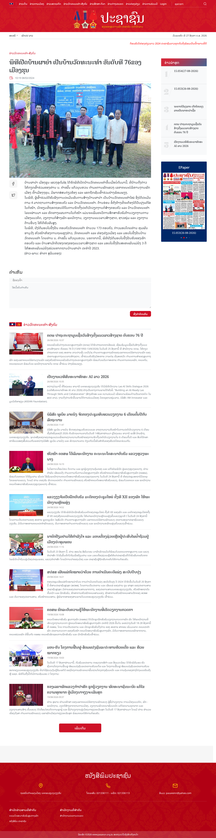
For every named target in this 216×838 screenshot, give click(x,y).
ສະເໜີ (12, 35)
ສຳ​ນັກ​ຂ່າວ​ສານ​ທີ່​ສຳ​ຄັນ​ (22, 810)
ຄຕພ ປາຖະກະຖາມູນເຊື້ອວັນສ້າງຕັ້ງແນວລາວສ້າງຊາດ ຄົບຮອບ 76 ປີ (95, 335)
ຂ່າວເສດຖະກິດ (54, 4)
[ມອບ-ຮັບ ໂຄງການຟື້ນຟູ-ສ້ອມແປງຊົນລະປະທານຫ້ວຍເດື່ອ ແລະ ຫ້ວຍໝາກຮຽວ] (26, 655)
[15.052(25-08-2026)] (184, 201)
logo (108, 19)
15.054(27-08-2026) (186, 71)
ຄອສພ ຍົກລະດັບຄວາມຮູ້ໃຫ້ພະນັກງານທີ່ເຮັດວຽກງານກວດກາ (90, 609)
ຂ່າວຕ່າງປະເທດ (115, 4)
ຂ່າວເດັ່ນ (23, 4)
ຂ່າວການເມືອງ (37, 4)
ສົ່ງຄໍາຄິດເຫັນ (140, 314)
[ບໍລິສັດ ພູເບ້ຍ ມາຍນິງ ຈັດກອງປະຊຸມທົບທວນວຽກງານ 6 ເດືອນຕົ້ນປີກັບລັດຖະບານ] (26, 423)
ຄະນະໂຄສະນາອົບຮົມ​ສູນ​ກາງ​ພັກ (23, 815)
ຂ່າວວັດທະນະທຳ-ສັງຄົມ (75, 4)
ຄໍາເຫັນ (16, 272)
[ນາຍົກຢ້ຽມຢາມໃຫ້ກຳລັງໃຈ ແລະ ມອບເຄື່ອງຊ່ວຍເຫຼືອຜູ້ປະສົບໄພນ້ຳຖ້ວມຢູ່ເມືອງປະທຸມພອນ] (26, 545)
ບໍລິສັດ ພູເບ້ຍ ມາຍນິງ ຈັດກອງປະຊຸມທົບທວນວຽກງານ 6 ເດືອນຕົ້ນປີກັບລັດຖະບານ (97, 417)
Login (163, 4)
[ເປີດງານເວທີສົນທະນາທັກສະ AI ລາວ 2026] (26, 385)
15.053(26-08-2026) (186, 89)
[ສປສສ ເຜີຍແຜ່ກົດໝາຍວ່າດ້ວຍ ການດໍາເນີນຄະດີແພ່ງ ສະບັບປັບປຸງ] (26, 580)
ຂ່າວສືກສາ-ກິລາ (97, 4)
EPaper (184, 167)
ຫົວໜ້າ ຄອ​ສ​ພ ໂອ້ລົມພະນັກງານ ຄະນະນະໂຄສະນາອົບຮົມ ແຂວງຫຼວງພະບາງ (98, 456)
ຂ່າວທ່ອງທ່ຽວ (133, 4)
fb (13, 184)
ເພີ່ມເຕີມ (80, 728)
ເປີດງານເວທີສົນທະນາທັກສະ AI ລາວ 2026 (78, 376)
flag (11, 3)
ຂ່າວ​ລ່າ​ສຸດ (172, 62)
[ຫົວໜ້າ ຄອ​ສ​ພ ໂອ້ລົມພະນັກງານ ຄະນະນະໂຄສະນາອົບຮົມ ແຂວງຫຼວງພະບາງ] (26, 462)
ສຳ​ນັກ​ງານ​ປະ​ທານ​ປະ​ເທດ (71, 815)
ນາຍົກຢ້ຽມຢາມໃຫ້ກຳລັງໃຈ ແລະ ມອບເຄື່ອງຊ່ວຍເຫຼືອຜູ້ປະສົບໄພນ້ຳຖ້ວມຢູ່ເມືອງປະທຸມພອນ (98, 539)
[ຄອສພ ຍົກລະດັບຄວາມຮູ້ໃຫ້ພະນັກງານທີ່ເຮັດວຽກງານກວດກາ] (26, 618)
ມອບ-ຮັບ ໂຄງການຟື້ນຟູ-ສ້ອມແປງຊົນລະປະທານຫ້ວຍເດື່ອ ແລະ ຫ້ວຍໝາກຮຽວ (95, 650)
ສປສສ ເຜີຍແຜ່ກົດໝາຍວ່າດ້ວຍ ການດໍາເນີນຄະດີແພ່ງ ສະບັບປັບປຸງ (94, 572)
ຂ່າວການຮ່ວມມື (150, 4)
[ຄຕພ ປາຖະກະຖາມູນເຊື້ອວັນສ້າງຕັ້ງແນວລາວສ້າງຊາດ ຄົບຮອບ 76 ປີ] (26, 344)
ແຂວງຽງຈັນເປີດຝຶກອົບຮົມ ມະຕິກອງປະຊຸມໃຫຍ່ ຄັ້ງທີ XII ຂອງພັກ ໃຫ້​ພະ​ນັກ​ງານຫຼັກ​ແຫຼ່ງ (98, 499)
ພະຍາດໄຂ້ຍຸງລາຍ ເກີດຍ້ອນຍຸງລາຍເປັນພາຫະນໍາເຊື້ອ (188, 108)
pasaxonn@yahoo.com (178, 793)
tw (13, 195)
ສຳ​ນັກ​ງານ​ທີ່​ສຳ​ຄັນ (71, 810)
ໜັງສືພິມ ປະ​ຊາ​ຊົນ (17, 821)
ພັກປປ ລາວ (27, 35)
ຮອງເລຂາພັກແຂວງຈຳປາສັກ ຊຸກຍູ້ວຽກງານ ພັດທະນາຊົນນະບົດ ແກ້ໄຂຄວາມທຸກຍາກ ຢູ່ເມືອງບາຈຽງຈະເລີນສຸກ (96, 689)
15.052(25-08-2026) (184, 233)
